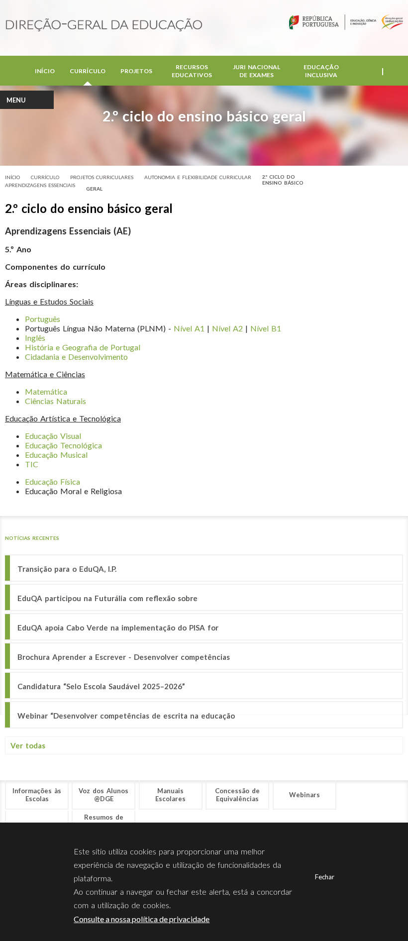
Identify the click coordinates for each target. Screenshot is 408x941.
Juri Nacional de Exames (256, 71)
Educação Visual (53, 435)
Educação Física (52, 481)
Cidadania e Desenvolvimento (76, 356)
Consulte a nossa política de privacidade (141, 919)
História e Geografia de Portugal (82, 347)
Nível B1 (265, 328)
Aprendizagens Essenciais (40, 185)
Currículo (87, 71)
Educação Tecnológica (63, 445)
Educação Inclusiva (321, 71)
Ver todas (27, 745)
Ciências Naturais (55, 401)
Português (42, 318)
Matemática (46, 391)
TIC (31, 464)
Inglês (35, 337)
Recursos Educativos (192, 71)
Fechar (324, 877)
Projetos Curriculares (101, 177)
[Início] (104, 25)
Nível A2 (227, 328)
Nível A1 (189, 328)
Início (45, 71)
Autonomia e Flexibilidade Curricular (197, 177)
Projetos (136, 71)
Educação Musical (56, 454)
